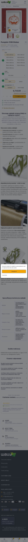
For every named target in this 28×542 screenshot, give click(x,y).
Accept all (14, 271)
